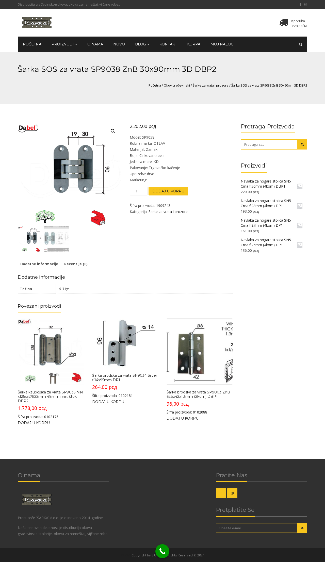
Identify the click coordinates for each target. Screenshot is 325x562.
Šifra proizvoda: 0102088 (198, 402)
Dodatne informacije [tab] (39, 263)
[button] (113, 131)
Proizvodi (63, 44)
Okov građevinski (177, 85)
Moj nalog (222, 44)
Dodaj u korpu (168, 191)
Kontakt (168, 44)
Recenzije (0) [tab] (76, 263)
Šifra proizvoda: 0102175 (50, 404)
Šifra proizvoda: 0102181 (124, 385)
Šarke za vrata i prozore (211, 85)
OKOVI (126, 555)
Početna (32, 44)
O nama (95, 44)
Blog (141, 44)
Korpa (193, 44)
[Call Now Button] (162, 551)
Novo (119, 44)
